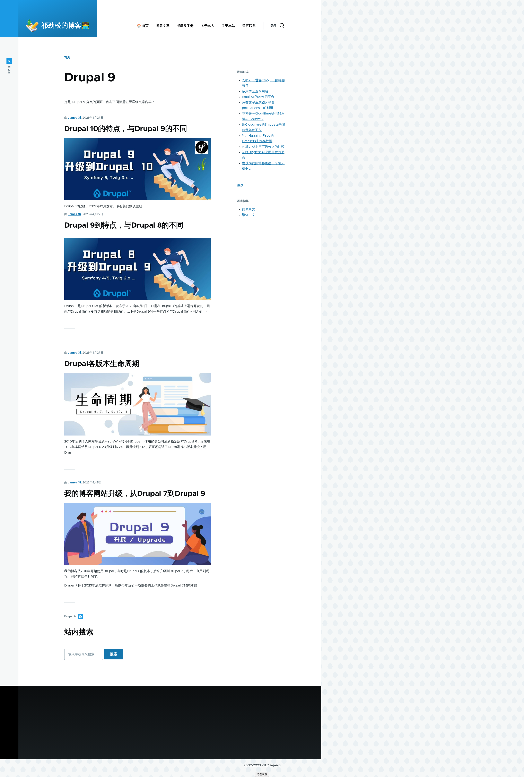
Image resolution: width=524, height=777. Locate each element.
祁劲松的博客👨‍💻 (65, 26)
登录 (273, 25)
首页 (67, 57)
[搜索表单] (281, 26)
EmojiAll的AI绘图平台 (258, 97)
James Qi (74, 117)
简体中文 (248, 209)
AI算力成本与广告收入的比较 (263, 146)
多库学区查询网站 (255, 91)
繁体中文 (248, 215)
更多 (240, 185)
